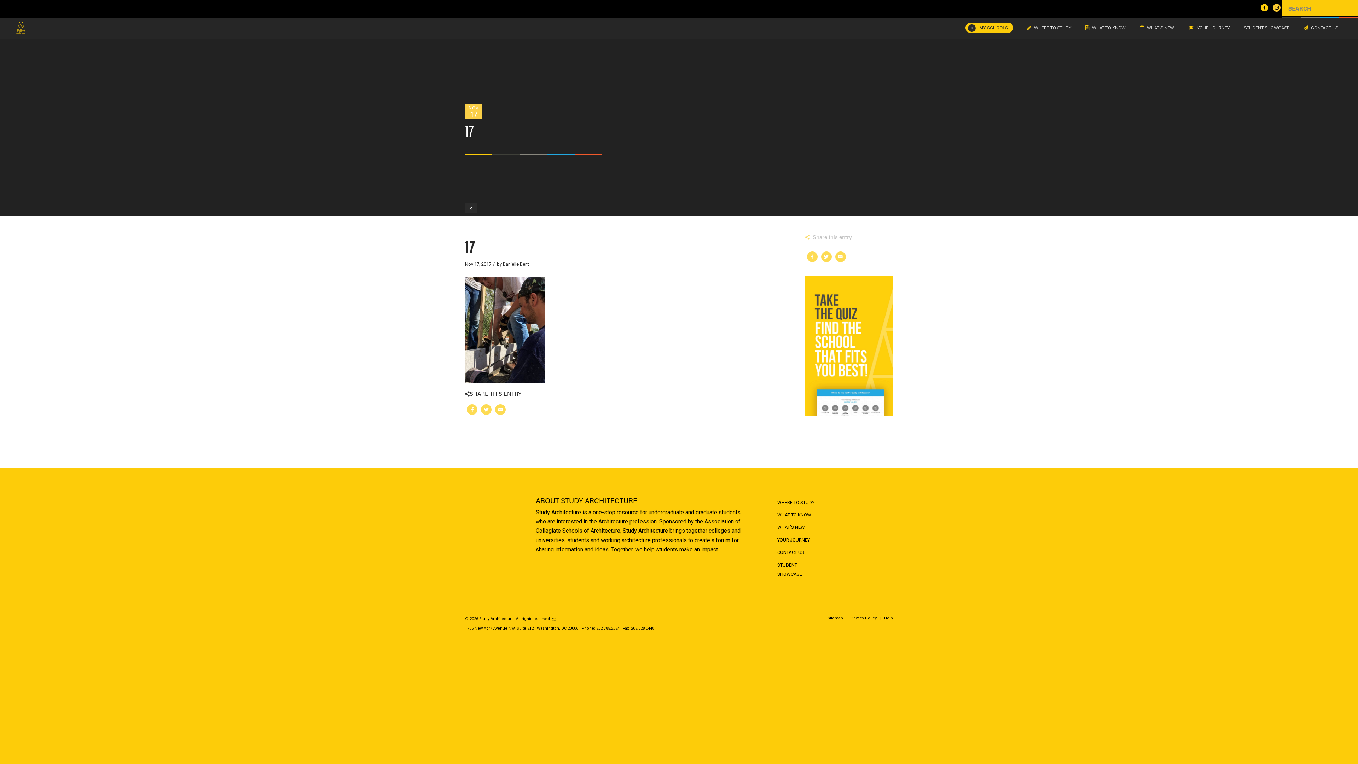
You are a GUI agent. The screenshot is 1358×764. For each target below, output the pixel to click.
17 (470, 245)
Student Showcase (789, 569)
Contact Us (790, 552)
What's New (791, 527)
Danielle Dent (516, 264)
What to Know (794, 514)
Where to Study (795, 502)
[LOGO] (20, 28)
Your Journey (793, 540)
